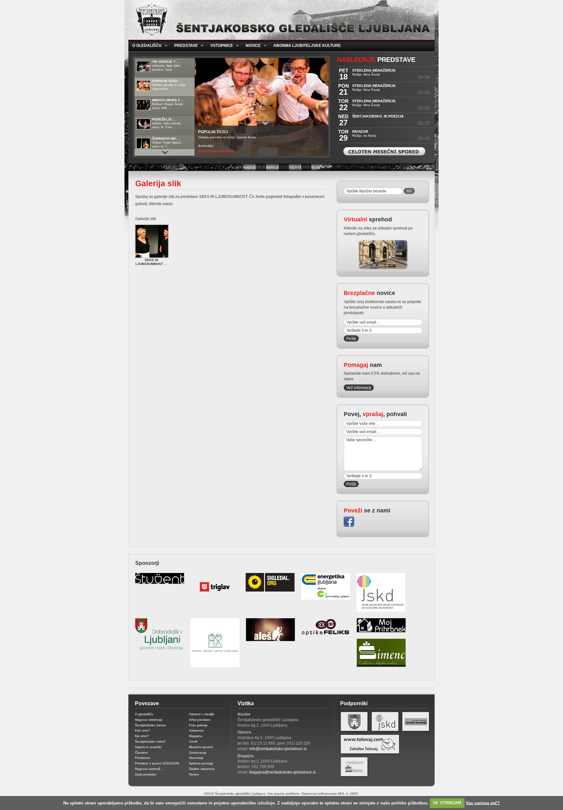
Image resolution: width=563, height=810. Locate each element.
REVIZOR (360, 131)
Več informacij (358, 387)
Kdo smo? (142, 730)
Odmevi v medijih (201, 714)
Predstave (184, 45)
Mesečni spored (201, 747)
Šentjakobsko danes (150, 725)
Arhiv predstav (199, 719)
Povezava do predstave (216, 150)
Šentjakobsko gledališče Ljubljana (280, 20)
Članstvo (141, 752)
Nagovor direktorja (148, 719)
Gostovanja (197, 752)
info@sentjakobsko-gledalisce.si (278, 749)
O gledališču (145, 45)
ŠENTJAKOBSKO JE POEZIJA (378, 116)
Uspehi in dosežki (148, 747)
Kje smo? (142, 736)
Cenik (193, 741)
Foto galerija (198, 725)
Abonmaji (196, 758)
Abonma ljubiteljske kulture (307, 45)
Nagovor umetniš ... (149, 769)
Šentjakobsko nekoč (150, 741)
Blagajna (195, 736)
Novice (251, 45)
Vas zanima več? (483, 802)
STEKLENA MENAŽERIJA (374, 70)
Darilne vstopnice (202, 769)
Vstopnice (220, 45)
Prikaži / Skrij (265, 123)
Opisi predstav (145, 774)
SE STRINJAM (447, 802)
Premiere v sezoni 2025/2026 (157, 763)
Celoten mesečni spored (384, 151)
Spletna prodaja (201, 763)
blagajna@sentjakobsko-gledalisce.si (282, 772)
